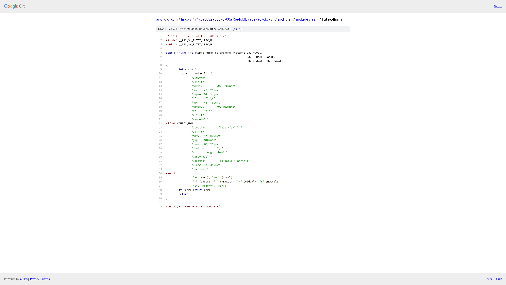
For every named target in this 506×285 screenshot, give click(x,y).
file (237, 29)
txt (489, 278)
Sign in (498, 6)
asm (315, 19)
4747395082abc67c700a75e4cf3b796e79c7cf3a (231, 19)
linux (185, 19)
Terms (46, 279)
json (499, 278)
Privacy (34, 279)
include (302, 19)
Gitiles (24, 279)
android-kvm (167, 19)
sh (291, 19)
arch (281, 19)
